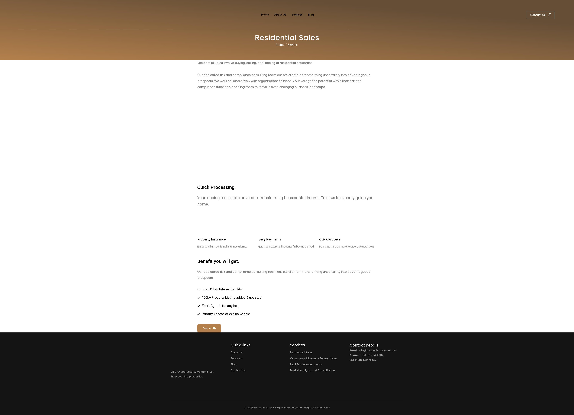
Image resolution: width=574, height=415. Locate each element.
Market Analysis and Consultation (312, 370)
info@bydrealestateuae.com (378, 350)
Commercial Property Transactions (313, 358)
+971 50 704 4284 (372, 355)
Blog (311, 14)
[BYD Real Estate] (25, 15)
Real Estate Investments (306, 364)
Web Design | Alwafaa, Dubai (313, 407)
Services (297, 14)
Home (265, 14)
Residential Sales (301, 352)
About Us (280, 14)
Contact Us (209, 328)
